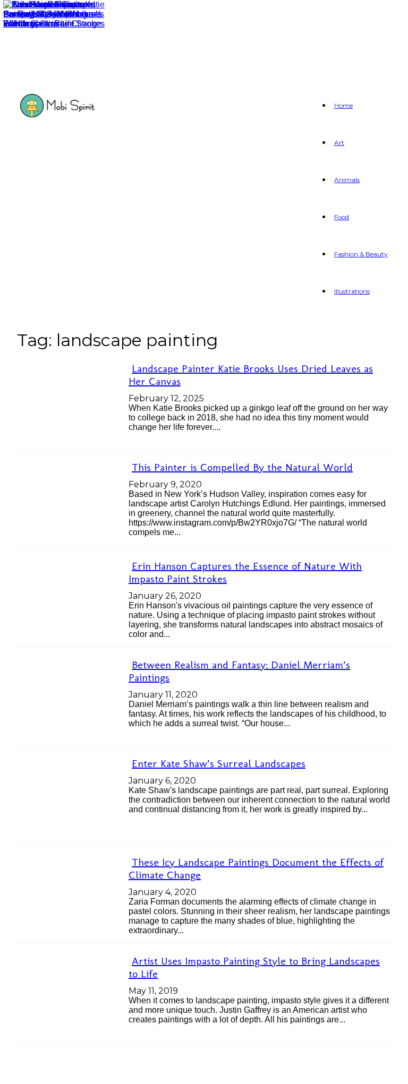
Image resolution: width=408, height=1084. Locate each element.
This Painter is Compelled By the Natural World (242, 467)
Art (339, 143)
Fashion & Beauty (361, 254)
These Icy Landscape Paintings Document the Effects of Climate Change (256, 868)
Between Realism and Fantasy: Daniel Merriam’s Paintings (239, 671)
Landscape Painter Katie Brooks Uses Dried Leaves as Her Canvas (251, 375)
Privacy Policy (141, 1069)
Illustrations (352, 291)
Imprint (213, 1069)
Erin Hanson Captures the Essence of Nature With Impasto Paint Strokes (245, 572)
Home (343, 105)
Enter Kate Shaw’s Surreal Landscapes (218, 763)
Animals (347, 180)
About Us (66, 1069)
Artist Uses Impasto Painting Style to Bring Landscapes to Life (254, 967)
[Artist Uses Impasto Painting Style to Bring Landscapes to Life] (54, 23)
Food (341, 217)
